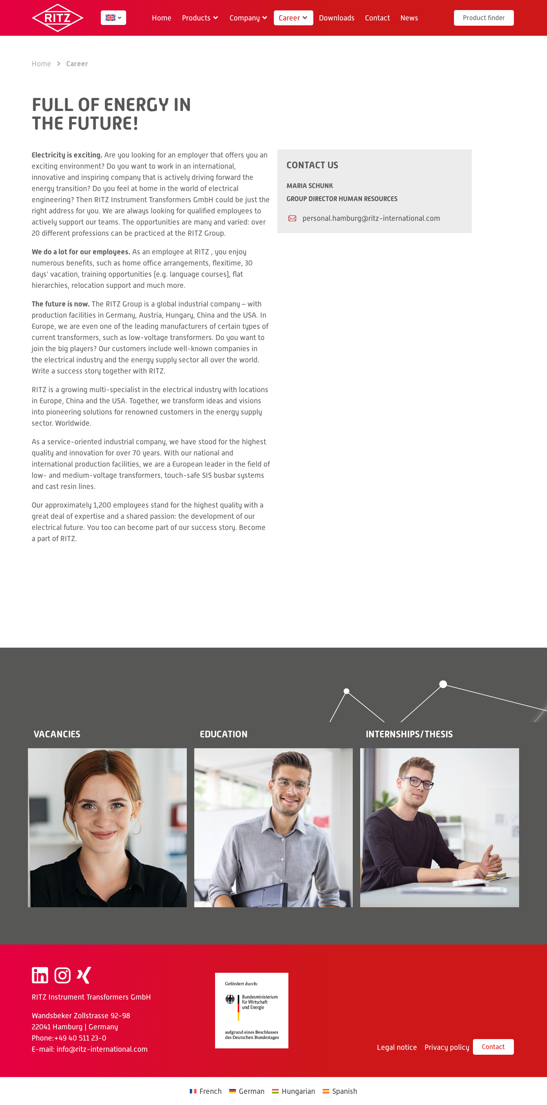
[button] (200, 17)
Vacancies (56, 734)
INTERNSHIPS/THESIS (409, 734)
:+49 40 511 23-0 (79, 1038)
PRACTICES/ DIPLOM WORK (440, 827)
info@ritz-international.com (102, 1049)
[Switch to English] (110, 18)
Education (224, 734)
